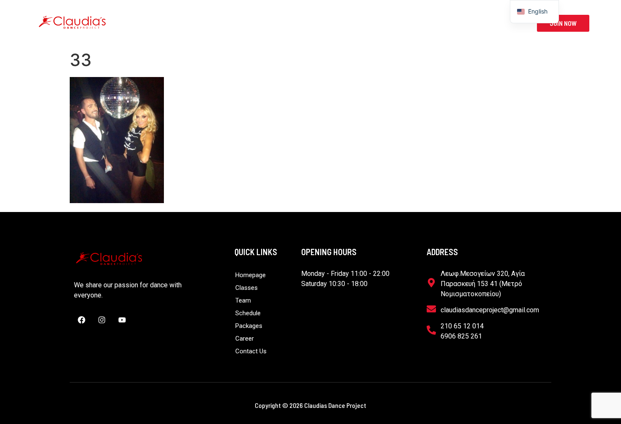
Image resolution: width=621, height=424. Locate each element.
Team (277, 23)
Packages (370, 23)
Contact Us (463, 23)
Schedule (320, 23)
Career (416, 23)
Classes (229, 23)
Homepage (180, 23)
